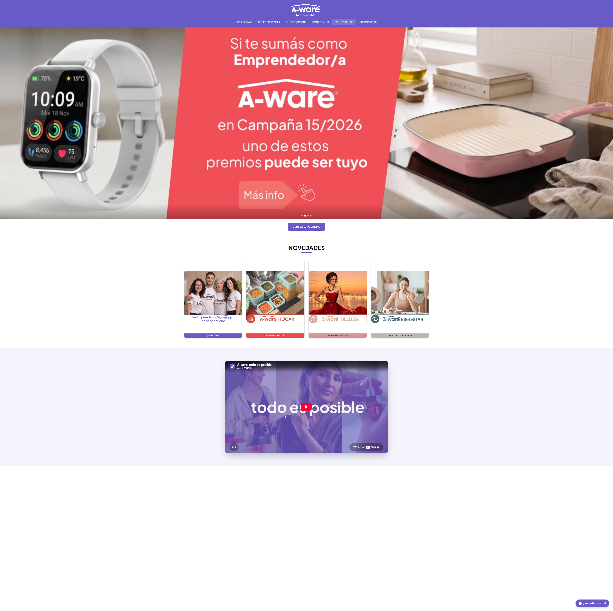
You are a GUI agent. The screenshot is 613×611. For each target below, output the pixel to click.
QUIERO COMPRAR (296, 22)
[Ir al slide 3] (308, 216)
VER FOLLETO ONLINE (306, 226)
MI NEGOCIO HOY (368, 22)
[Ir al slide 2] (305, 216)
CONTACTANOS (320, 22)
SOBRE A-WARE (244, 22)
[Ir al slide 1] (302, 216)
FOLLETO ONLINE (344, 22)
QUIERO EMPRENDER (269, 22)
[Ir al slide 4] (311, 216)
